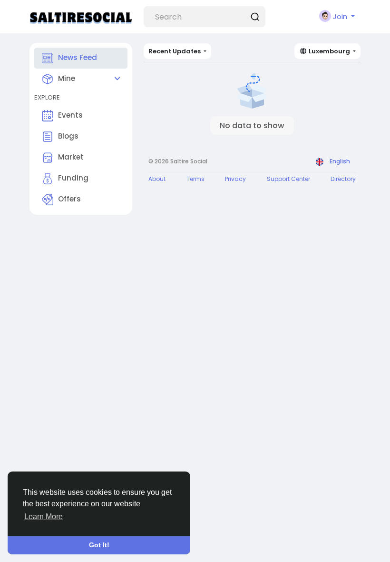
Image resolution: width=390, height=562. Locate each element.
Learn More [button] (43, 516)
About (157, 179)
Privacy (235, 179)
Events (70, 115)
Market (71, 157)
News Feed (77, 57)
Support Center (288, 179)
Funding (73, 178)
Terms (195, 179)
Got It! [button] (99, 545)
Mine (66, 78)
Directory (343, 179)
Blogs (68, 136)
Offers (69, 199)
